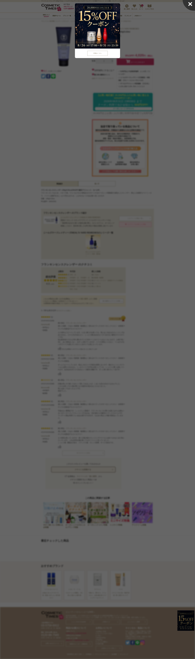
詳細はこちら (97, 53)
